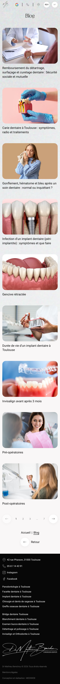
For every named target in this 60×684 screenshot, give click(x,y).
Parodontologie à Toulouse (16, 586)
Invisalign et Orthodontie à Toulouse (21, 634)
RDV (46, 4)
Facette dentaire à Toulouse (16, 591)
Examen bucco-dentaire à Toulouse (20, 624)
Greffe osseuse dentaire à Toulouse (20, 606)
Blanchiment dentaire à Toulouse (19, 619)
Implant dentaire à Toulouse (16, 596)
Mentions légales (9, 672)
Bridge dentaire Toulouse (15, 614)
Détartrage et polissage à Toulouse (20, 629)
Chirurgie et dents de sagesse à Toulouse (23, 601)
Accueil (25, 533)
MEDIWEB (30, 678)
